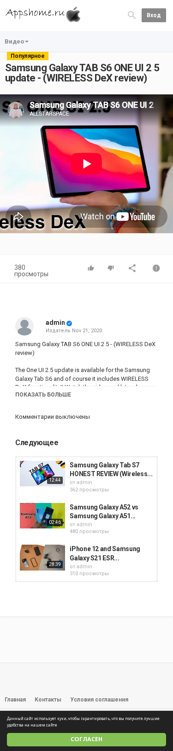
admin (55, 322)
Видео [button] (14, 41)
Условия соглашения (99, 699)
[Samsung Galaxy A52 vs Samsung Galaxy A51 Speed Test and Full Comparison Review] (42, 515)
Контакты (48, 699)
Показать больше (43, 394)
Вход (154, 15)
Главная (15, 699)
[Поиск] (131, 15)
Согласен (86, 739)
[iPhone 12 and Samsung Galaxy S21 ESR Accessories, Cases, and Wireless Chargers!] (42, 557)
